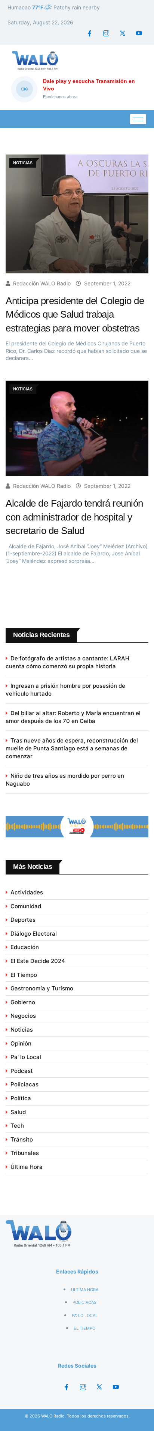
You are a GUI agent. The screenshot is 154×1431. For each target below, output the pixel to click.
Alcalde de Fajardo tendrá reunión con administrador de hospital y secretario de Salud (74, 517)
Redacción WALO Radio (42, 283)
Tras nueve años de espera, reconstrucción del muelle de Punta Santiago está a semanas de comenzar (72, 748)
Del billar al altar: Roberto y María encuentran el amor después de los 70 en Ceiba (73, 717)
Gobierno (22, 1002)
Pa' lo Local (25, 1056)
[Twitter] (122, 33)
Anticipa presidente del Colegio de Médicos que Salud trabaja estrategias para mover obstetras (75, 314)
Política (20, 1098)
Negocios (23, 1015)
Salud (18, 1112)
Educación (24, 947)
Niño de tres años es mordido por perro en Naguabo (65, 779)
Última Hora (26, 1166)
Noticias (21, 1029)
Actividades (26, 892)
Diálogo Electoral (33, 933)
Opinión (20, 1043)
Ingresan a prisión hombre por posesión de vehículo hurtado (65, 689)
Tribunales (24, 1152)
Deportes (23, 919)
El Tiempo (23, 974)
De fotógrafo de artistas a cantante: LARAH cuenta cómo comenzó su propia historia (67, 662)
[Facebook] (89, 33)
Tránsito (21, 1139)
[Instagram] (106, 33)
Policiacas (24, 1084)
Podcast (21, 1070)
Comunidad (25, 906)
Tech (17, 1125)
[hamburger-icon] (138, 119)
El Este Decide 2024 (37, 960)
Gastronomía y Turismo (41, 988)
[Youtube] (139, 33)
